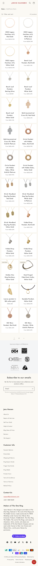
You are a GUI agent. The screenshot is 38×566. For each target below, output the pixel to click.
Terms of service (19, 559)
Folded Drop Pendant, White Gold (10, 251)
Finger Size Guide (9, 466)
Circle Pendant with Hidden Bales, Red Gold (28, 141)
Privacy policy (10, 559)
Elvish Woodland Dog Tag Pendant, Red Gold (10, 196)
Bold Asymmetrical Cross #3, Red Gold (28, 114)
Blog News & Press (9, 430)
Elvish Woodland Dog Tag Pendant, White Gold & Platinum (28, 197)
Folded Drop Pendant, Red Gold (28, 224)
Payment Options (8, 450)
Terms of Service (20, 393)
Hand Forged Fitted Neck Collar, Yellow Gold (28, 277)
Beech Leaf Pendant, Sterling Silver (10, 89)
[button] (3, 3)
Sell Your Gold (8, 422)
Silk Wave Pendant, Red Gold (9, 324)
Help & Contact (8, 426)
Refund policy (30, 557)
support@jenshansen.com (11, 497)
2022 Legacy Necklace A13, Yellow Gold (10, 63)
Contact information (20, 562)
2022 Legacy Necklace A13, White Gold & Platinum (28, 35)
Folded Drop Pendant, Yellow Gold (28, 251)
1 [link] (14, 338)
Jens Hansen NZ (12, 557)
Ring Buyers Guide (9, 462)
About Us (6, 414)
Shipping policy (28, 559)
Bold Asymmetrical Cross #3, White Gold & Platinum (10, 141)
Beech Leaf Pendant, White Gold (28, 89)
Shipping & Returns (9, 458)
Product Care (7, 474)
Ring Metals (7, 470)
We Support (7, 438)
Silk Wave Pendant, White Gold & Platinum (28, 325)
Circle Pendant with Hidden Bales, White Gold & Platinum (9, 168)
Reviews (6, 434)
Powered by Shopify (21, 557)
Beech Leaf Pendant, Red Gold (28, 62)
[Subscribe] (32, 389)
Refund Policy (7, 486)
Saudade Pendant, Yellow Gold (28, 300)
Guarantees (7, 454)
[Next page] (24, 338)
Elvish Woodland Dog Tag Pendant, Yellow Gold (10, 225)
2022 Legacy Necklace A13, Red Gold (10, 34)
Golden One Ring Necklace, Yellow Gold (10, 277)
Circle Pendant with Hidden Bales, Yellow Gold (28, 167)
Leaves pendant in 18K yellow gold (10, 300)
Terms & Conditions (9, 478)
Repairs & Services (9, 418)
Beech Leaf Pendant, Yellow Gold (10, 115)
